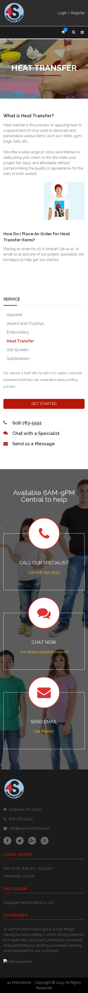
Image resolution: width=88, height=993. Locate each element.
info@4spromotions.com (30, 828)
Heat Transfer (20, 341)
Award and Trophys (25, 323)
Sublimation (18, 358)
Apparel (14, 314)
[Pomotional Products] (14, 13)
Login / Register (71, 13)
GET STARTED (44, 404)
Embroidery (18, 332)
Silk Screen (17, 349)
